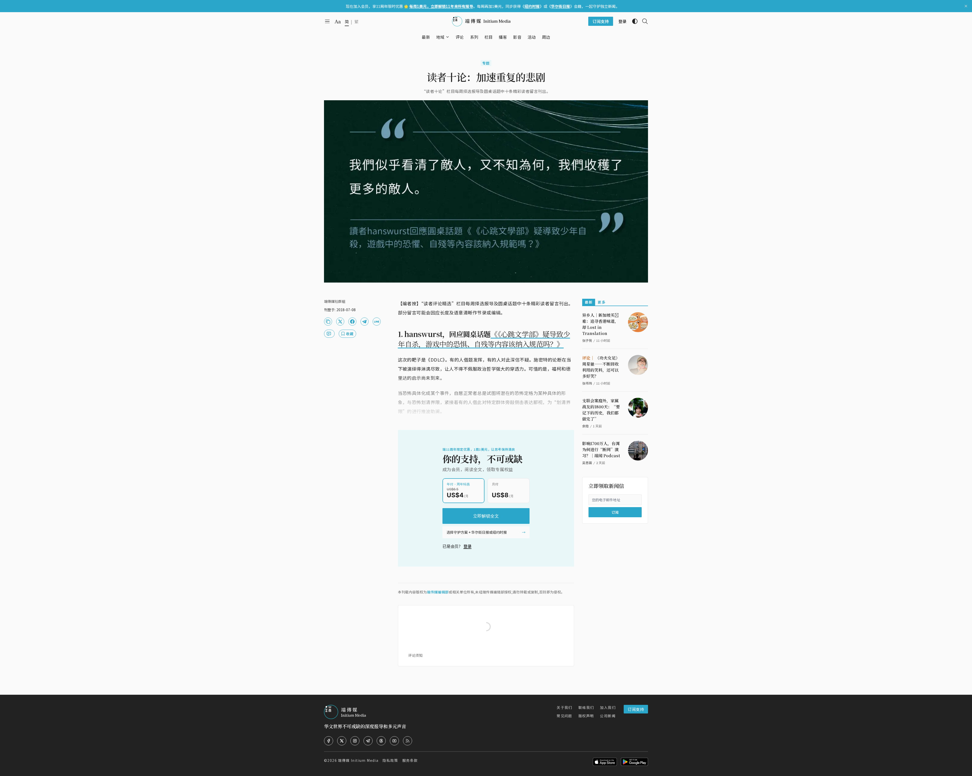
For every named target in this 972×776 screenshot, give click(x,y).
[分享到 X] (340, 321)
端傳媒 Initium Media (358, 760)
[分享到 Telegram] (364, 321)
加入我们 (608, 707)
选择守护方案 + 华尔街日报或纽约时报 (477, 532)
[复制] (328, 321)
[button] (440, 37)
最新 (589, 302)
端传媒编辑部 (438, 591)
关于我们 (564, 707)
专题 (486, 63)
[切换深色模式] (633, 21)
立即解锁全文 (486, 516)
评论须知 (415, 655)
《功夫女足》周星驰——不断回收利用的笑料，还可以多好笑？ (601, 367)
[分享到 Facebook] (352, 321)
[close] (966, 6)
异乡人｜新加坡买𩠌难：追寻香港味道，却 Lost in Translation (600, 324)
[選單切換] (448, 37)
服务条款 (410, 760)
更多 (601, 302)
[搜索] (643, 21)
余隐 (585, 426)
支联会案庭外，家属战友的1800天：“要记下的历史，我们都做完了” (601, 410)
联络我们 (586, 707)
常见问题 (564, 715)
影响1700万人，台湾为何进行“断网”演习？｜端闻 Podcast (601, 450)
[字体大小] (338, 21)
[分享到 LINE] (377, 321)
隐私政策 (390, 760)
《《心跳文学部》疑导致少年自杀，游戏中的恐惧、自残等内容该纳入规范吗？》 (484, 339)
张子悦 (587, 340)
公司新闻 (608, 715)
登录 (467, 546)
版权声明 (586, 715)
